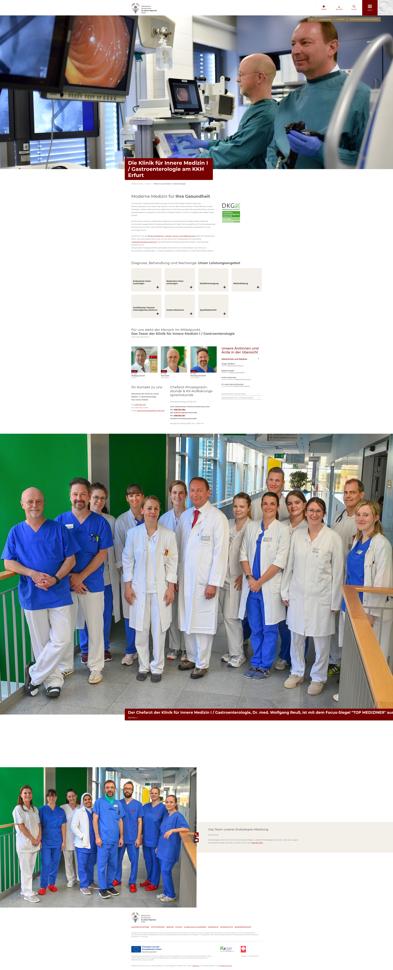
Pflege (178, 927)
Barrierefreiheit (243, 927)
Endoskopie (340, 19)
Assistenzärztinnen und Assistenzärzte (237, 398)
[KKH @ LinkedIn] (389, 486)
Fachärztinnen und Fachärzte (234, 394)
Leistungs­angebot (325, 19)
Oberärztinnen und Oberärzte (234, 359)
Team (312, 19)
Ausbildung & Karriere (195, 927)
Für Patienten (157, 927)
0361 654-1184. (257, 843)
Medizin (170, 927)
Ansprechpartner (140, 927)
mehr (134, 371)
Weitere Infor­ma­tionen (235, 365)
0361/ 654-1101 (140, 405)
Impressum (213, 927)
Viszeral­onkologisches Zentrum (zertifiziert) (364, 19)
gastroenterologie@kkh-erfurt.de (150, 411)
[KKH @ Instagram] (389, 484)
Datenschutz (226, 927)
